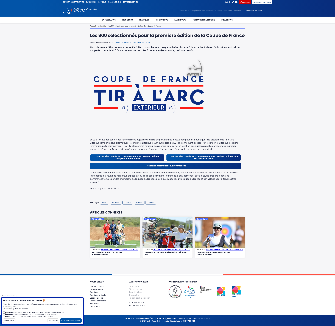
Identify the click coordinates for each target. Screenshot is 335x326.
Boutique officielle (98, 295)
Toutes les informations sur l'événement (166, 166)
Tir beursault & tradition (232, 10)
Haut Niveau (180, 20)
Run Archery (217, 10)
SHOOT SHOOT (189, 321)
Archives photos (136, 302)
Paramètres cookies (8, 296)
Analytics (9, 312)
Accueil (93, 26)
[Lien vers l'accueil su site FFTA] (80, 10)
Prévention (227, 20)
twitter (8, 316)
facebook (9, 314)
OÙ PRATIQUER (245, 2)
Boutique (102, 2)
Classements (91, 2)
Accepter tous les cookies (70, 320)
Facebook (230, 2)
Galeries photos (97, 286)
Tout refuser (53, 320)
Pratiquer (144, 20)
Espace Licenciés (97, 298)
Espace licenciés (114, 2)
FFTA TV (236, 2)
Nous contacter (97, 289)
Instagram (226, 2)
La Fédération (109, 20)
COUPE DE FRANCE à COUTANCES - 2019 (132, 42)
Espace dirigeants (130, 2)
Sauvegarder (9, 320)
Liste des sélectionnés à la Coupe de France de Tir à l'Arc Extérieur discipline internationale (128, 157)
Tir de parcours (195, 10)
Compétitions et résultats (73, 2)
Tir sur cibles (184, 10)
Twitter (233, 2)
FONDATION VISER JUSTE (262, 2)
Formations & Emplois (204, 20)
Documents (95, 307)
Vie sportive (162, 20)
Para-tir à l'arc (207, 10)
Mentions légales (136, 305)
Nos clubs (127, 20)
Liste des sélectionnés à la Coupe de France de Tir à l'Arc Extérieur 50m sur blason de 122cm (204, 157)
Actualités (102, 26)
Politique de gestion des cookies (15, 309)
